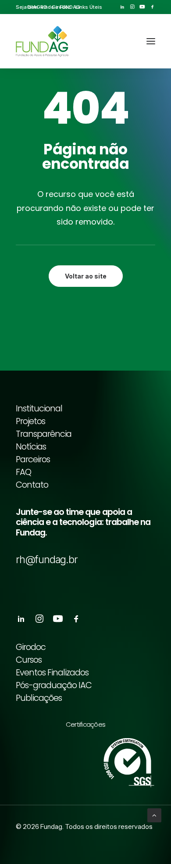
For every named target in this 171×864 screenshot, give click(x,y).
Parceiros (33, 459)
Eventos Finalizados (52, 672)
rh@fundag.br (47, 559)
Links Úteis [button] (88, 7)
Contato (32, 485)
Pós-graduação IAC (54, 685)
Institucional (39, 408)
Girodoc (61, 7)
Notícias (31, 447)
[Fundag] (42, 41)
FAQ (23, 472)
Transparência (43, 434)
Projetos (30, 421)
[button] (122, 7)
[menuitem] (37, 7)
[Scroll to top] (154, 814)
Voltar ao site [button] (86, 276)
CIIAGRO (37, 7)
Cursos (29, 660)
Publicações (39, 698)
